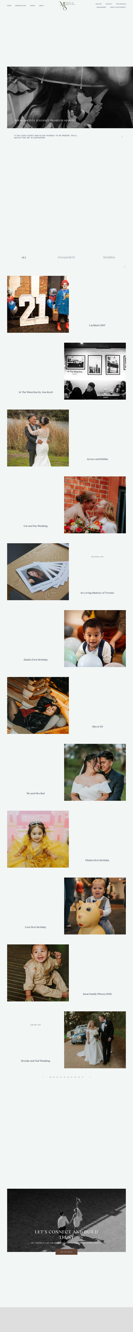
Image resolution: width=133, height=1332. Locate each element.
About (41, 5)
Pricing (99, 4)
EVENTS (32, 5)
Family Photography (118, 7)
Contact (109, 4)
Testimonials (121, 4)
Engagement (101, 7)
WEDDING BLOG (20, 5)
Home (9, 5)
